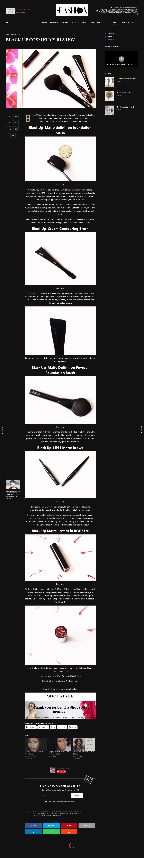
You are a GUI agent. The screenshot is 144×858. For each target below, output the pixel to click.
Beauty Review (15, 34)
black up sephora (74, 813)
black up (35, 812)
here (54, 676)
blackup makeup (57, 815)
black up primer (63, 813)
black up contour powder (59, 812)
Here (62, 185)
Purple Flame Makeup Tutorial (59, 752)
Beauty (8, 34)
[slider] (110, 64)
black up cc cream (45, 812)
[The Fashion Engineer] (72, 10)
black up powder (52, 813)
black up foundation (39, 813)
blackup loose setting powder (42, 815)
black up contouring (75, 812)
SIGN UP (77, 795)
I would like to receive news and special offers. (61, 801)
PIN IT (61, 159)
